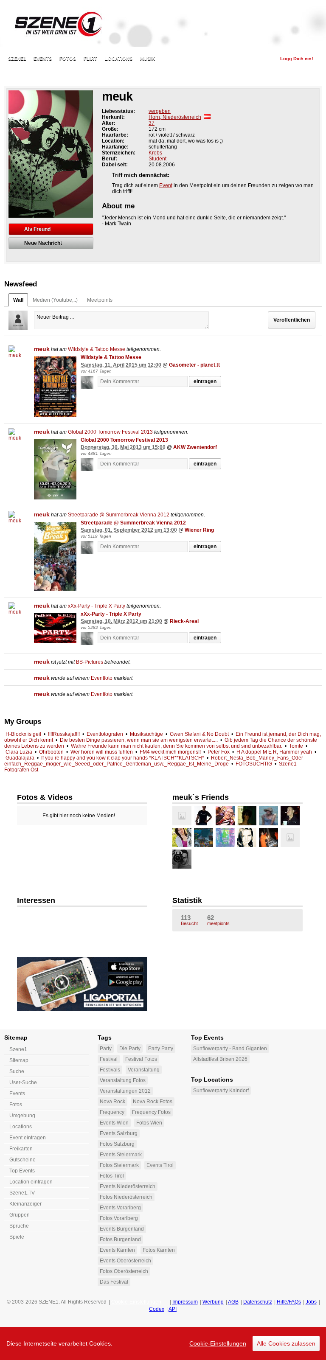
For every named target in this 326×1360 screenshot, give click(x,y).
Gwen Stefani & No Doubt (199, 734)
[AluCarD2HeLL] (203, 837)
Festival (109, 1059)
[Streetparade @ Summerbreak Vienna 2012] (55, 556)
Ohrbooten (51, 752)
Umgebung (22, 1116)
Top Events (22, 1171)
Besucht (189, 920)
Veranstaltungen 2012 (125, 1091)
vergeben (160, 111)
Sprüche (19, 1226)
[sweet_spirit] (268, 815)
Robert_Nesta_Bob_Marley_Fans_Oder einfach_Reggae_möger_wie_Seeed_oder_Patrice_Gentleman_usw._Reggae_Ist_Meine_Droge (153, 761)
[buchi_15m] (225, 815)
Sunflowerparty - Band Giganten (230, 1049)
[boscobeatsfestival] (225, 837)
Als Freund (37, 229)
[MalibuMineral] (246, 837)
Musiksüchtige (146, 734)
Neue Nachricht (43, 243)
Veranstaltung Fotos (123, 1080)
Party (106, 1049)
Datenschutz (257, 1302)
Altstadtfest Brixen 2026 (220, 1059)
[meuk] (18, 355)
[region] (163, 1343)
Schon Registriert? (246, 58)
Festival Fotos (141, 1059)
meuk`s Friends (200, 797)
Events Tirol (160, 1165)
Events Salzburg (119, 1133)
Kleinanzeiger (25, 1204)
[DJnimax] (268, 837)
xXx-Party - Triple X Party (96, 606)
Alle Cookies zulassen (286, 1343)
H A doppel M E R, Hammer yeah (274, 752)
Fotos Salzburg (117, 1144)
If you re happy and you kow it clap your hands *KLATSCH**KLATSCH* (122, 758)
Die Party (130, 1049)
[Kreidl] (290, 815)
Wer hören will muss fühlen (101, 752)
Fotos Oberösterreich (124, 1271)
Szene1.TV (22, 1193)
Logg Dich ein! (296, 58)
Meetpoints (99, 300)
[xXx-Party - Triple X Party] (55, 628)
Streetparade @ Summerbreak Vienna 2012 (118, 515)
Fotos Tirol (112, 1176)
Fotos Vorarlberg (119, 1218)
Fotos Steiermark (119, 1165)
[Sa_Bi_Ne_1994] (181, 837)
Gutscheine (22, 1160)
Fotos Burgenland (120, 1239)
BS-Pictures (89, 662)
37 (152, 123)
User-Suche (23, 1082)
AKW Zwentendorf (195, 447)
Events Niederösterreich (127, 1186)
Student (157, 159)
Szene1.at (54, 23)
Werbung (213, 1302)
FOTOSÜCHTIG (253, 764)
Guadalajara (20, 758)
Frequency (112, 1112)
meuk (42, 348)
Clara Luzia (19, 752)
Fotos (67, 58)
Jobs (311, 1302)
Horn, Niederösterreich (175, 117)
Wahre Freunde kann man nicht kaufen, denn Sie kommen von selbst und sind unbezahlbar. (177, 746)
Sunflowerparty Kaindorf (221, 1091)
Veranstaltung (144, 1070)
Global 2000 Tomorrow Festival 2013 (110, 432)
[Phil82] (203, 815)
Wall (18, 300)
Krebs (155, 153)
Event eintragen (27, 1138)
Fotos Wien (149, 1123)
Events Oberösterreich (125, 1261)
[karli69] (246, 815)
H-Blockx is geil (23, 734)
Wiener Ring (199, 530)
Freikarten (21, 1149)
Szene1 (18, 1049)
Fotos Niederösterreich (126, 1197)
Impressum (185, 1302)
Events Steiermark (121, 1155)
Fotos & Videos (45, 797)
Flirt (90, 58)
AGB (233, 1302)
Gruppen (19, 1215)
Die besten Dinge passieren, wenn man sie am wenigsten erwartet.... (139, 740)
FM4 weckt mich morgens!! (170, 752)
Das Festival (114, 1282)
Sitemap (18, 1060)
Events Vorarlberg (120, 1208)
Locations (118, 58)
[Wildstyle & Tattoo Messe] (55, 386)
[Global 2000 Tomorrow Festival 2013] (55, 469)
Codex (156, 1309)
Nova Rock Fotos (152, 1102)
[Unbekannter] (89, 383)
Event (165, 185)
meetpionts (218, 920)
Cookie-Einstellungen (217, 1343)
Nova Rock (112, 1102)
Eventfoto (101, 678)
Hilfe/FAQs (289, 1302)
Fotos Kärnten (159, 1250)
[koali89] (290, 837)
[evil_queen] (181, 815)
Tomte (296, 746)
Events (43, 58)
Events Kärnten (117, 1250)
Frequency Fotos (151, 1112)
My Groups (22, 722)
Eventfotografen (104, 734)
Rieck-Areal (184, 621)
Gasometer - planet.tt (194, 365)
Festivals (110, 1070)
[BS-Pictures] (181, 859)
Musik (147, 58)
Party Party (160, 1049)
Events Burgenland (122, 1229)
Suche (16, 1071)
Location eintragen (31, 1182)
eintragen (205, 381)
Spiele (16, 1237)
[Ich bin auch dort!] (308, 364)
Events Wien (114, 1123)
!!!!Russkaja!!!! (64, 734)
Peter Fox (218, 752)
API (173, 1309)
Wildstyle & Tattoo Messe (96, 349)
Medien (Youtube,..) (55, 300)
